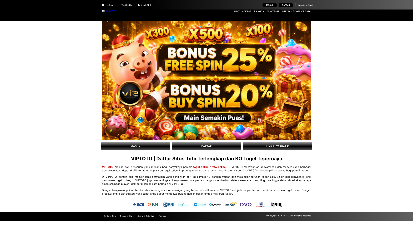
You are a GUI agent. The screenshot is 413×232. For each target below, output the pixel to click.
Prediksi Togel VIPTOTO (296, 11)
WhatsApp (273, 11)
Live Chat (109, 5)
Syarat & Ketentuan (146, 216)
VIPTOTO (107, 167)
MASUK (135, 146)
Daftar (286, 5)
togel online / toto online (209, 167)
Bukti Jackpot (242, 11)
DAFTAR (206, 146)
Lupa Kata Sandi (305, 5)
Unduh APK (146, 5)
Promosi (259, 11)
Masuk (269, 5)
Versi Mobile (126, 5)
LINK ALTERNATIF (277, 146)
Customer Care (127, 216)
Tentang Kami (110, 216)
